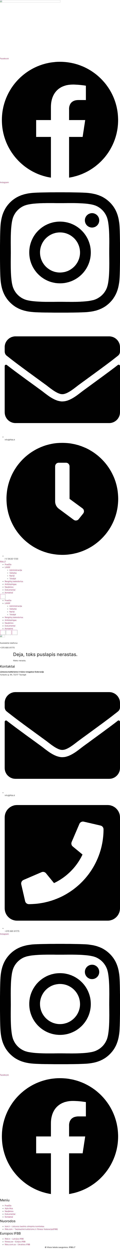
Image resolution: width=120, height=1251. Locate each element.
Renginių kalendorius (14, 581)
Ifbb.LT (3, 561)
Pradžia (8, 564)
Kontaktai (9, 592)
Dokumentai (10, 590)
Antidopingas (10, 584)
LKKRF (7, 567)
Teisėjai (12, 578)
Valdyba (13, 573)
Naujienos (9, 587)
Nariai (12, 576)
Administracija (15, 570)
